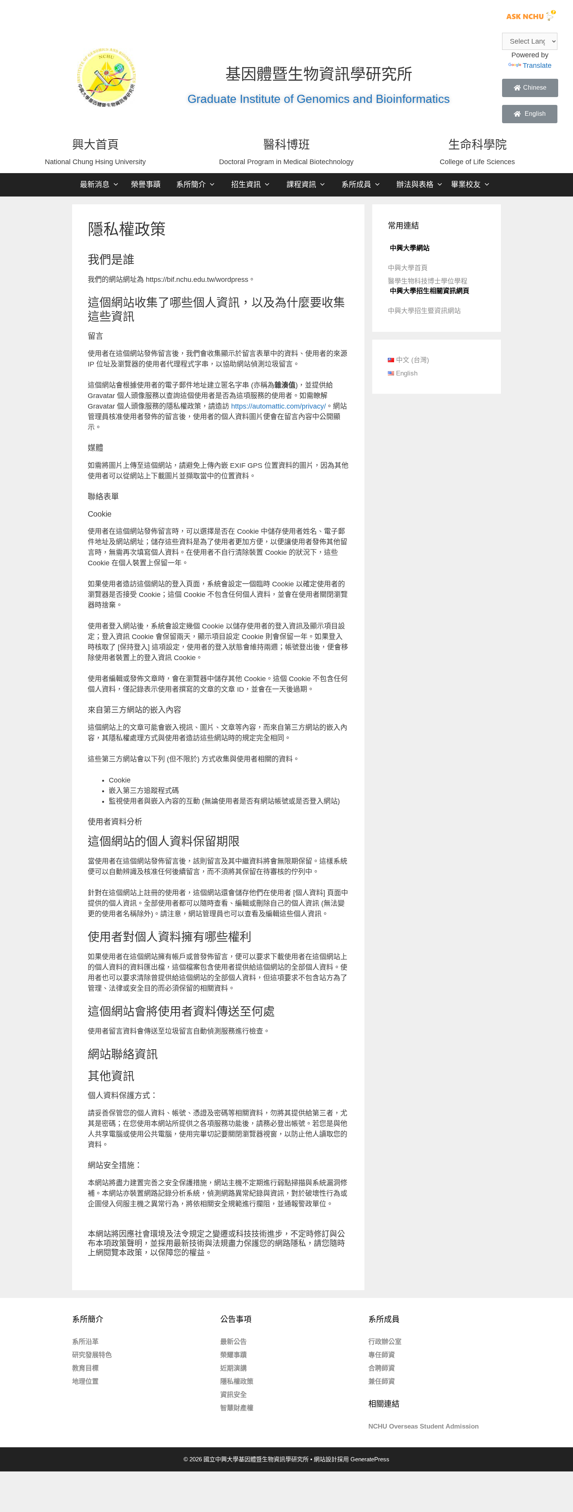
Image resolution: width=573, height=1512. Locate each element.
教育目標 (85, 1368)
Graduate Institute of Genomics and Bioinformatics (318, 98)
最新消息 (95, 185)
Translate (537, 65)
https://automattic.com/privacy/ (278, 406)
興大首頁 (95, 144)
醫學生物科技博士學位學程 (427, 281)
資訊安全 (233, 1395)
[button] (530, 88)
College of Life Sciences (477, 162)
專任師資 (381, 1355)
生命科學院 (477, 144)
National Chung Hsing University (95, 162)
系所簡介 (191, 185)
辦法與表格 (414, 185)
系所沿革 (85, 1342)
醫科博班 (286, 144)
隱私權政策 (236, 1381)
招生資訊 (246, 185)
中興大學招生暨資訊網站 (424, 311)
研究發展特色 (92, 1355)
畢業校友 (466, 185)
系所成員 (356, 185)
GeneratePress (369, 1459)
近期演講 (233, 1368)
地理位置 (85, 1381)
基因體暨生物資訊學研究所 (318, 74)
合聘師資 (381, 1368)
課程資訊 (301, 185)
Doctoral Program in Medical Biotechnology (286, 162)
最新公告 (233, 1342)
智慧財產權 (236, 1408)
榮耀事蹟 (233, 1355)
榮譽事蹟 (146, 185)
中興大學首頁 (408, 268)
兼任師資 (381, 1381)
